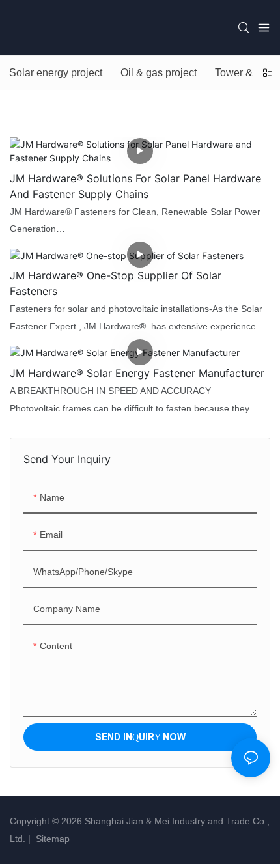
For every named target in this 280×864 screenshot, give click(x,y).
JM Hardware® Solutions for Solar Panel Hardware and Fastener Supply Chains (135, 186)
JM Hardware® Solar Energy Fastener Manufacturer (137, 373)
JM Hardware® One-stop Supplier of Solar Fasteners (115, 283)
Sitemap (51, 838)
